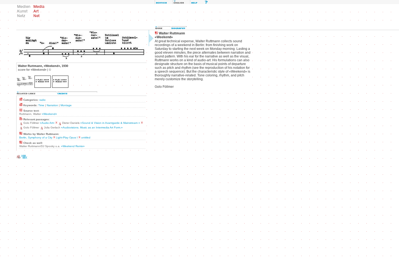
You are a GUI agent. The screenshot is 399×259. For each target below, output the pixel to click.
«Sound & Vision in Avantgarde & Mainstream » (110, 122)
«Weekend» (49, 113)
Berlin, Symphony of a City (35, 137)
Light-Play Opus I (67, 137)
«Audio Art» (47, 122)
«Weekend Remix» (73, 146)
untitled (85, 137)
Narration (52, 105)
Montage (66, 105)
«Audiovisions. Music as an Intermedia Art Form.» (92, 127)
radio (42, 99)
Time (41, 105)
